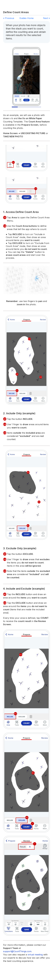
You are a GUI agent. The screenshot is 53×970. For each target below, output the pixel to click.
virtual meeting (35, 954)
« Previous (8, 18)
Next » (46, 18)
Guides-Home (26, 18)
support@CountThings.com (17, 951)
